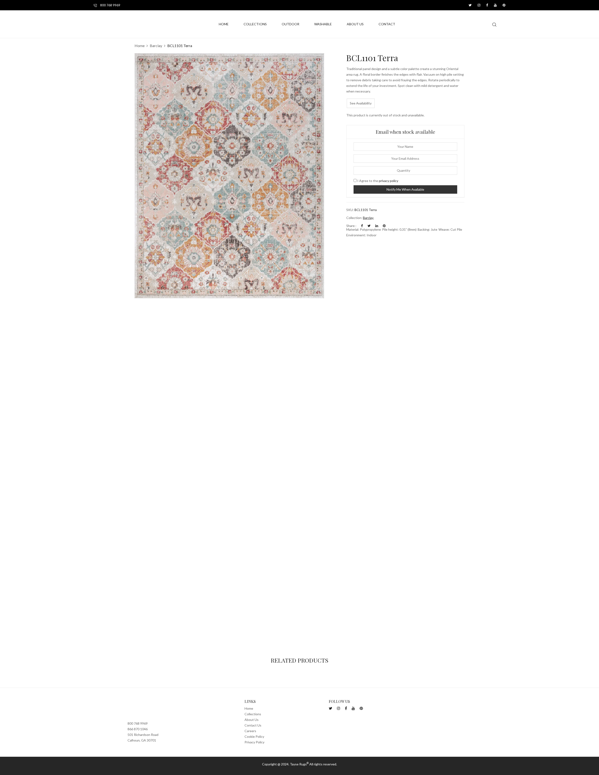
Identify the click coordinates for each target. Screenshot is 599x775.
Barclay (156, 45)
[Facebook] (362, 226)
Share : (351, 226)
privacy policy (388, 181)
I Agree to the (377, 181)
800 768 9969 (109, 5)
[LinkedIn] (376, 226)
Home (140, 45)
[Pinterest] (384, 226)
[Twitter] (369, 226)
